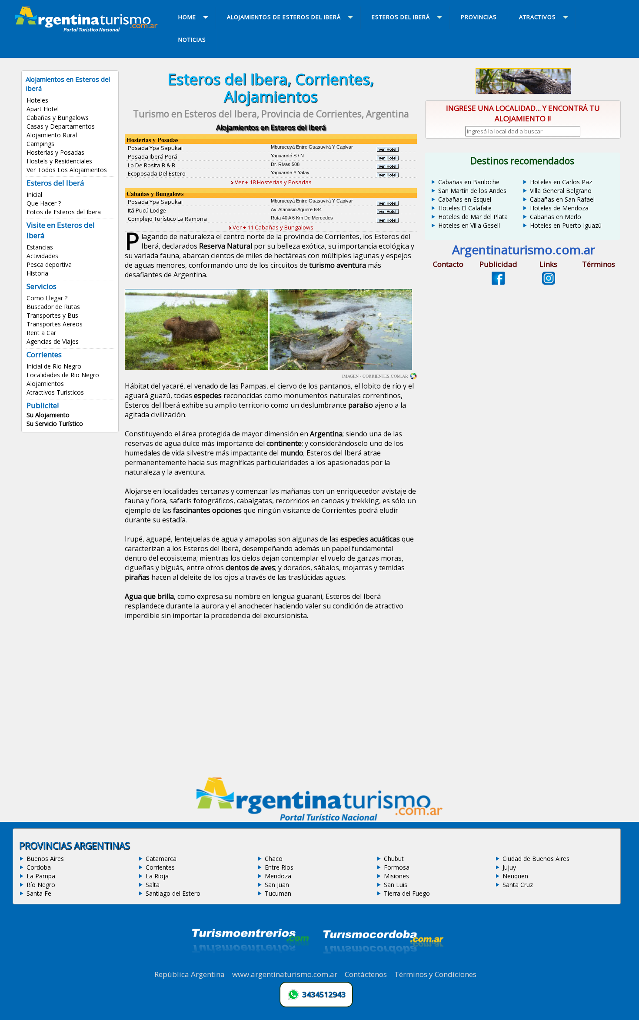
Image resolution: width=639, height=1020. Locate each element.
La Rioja (157, 876)
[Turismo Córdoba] (382, 964)
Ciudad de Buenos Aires (536, 858)
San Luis (395, 884)
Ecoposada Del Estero (157, 173)
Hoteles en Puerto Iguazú (566, 225)
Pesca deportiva (49, 264)
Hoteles (37, 100)
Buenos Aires (45, 858)
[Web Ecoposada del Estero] (388, 174)
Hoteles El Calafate (465, 208)
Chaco (274, 858)
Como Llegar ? (47, 298)
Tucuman (278, 893)
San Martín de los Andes (472, 190)
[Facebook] (498, 282)
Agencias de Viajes (53, 341)
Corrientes (160, 867)
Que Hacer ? (44, 203)
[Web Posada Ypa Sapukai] (388, 149)
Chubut (394, 858)
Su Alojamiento (48, 415)
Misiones (396, 876)
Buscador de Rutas (53, 306)
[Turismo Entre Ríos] (250, 964)
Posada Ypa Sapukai (155, 148)
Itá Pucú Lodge (147, 210)
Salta (153, 884)
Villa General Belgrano (561, 190)
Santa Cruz (518, 884)
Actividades (42, 256)
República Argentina (189, 974)
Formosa (396, 867)
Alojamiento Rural (52, 135)
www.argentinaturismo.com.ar (284, 974)
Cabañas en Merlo (555, 217)
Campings (40, 144)
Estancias (40, 247)
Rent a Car (41, 333)
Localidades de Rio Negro (63, 375)
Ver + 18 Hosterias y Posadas (272, 182)
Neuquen (515, 876)
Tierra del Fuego (407, 893)
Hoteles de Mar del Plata (473, 217)
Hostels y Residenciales (59, 161)
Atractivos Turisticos (55, 392)
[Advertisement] (271, 700)
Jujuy (509, 867)
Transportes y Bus (52, 315)
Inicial (34, 194)
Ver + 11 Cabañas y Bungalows (272, 227)
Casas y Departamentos (61, 126)
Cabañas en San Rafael (562, 199)
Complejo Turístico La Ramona (167, 219)
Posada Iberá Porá (152, 156)
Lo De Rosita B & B (151, 165)
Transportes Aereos (55, 324)
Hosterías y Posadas (55, 152)
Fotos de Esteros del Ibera (64, 212)
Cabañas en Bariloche (468, 182)
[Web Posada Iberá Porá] (388, 158)
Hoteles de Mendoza (559, 208)
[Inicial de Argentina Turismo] (88, 29)
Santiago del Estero (173, 893)
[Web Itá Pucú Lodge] (388, 211)
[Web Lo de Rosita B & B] (388, 166)
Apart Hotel (43, 109)
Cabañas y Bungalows (58, 117)
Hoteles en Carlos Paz (561, 182)
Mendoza (278, 876)
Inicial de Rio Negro (54, 366)
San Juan (277, 884)
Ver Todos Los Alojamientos (67, 170)
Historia (37, 273)
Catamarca (161, 858)
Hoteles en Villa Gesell (469, 225)
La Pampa (41, 876)
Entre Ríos (279, 867)
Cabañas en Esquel (464, 199)
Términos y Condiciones (435, 974)
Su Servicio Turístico (55, 423)
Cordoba (39, 867)
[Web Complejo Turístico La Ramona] (388, 220)
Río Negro (41, 884)
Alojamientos (45, 383)
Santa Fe (39, 893)
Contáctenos (366, 974)
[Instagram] (548, 282)
